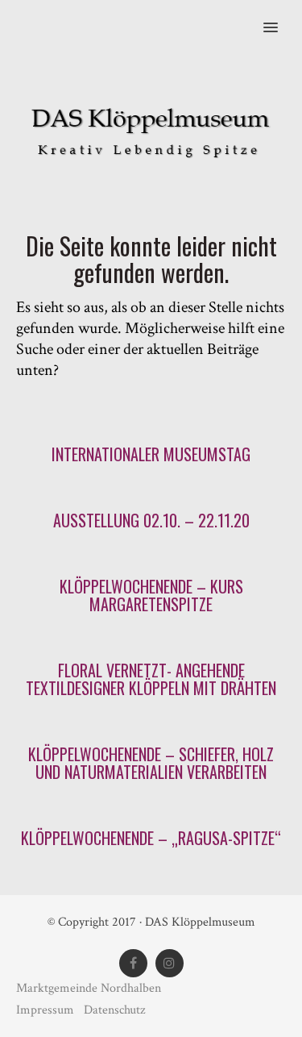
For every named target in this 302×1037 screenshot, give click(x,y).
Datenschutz (114, 1010)
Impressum (46, 1010)
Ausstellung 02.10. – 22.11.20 (151, 520)
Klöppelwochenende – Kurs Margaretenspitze (151, 595)
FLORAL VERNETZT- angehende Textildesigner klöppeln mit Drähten (151, 679)
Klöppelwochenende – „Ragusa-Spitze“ (151, 838)
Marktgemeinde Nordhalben (88, 988)
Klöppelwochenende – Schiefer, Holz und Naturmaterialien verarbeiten (151, 763)
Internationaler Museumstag (151, 454)
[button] (280, 17)
